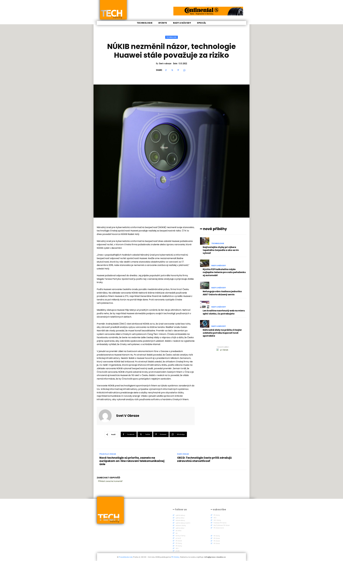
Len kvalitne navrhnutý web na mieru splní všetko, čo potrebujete (224, 312)
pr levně (178, 538)
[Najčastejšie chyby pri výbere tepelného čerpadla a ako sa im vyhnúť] (204, 241)
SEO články (217, 520)
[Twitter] (172, 70)
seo (177, 533)
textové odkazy (180, 520)
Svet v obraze (165, 63)
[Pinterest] (178, 70)
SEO (177, 548)
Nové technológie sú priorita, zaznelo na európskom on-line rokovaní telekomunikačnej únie (131, 461)
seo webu (178, 530)
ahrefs (177, 551)
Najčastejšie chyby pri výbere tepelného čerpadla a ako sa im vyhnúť (221, 250)
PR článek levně (219, 528)
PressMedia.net (125, 557)
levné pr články (180, 536)
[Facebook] (166, 70)
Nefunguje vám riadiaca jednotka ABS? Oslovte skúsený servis (222, 293)
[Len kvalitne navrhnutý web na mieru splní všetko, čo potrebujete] (204, 304)
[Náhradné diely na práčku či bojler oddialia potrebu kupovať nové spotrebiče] (204, 323)
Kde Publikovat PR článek (222, 525)
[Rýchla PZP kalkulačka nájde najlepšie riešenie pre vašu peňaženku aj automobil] (204, 263)
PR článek (179, 541)
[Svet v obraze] (107, 415)
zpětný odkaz (180, 518)
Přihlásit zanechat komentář (110, 481)
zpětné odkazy (180, 515)
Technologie (171, 37)
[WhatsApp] (184, 70)
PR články (179, 543)
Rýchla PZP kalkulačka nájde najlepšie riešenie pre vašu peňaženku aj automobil (224, 272)
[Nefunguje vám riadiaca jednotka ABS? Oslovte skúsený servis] (204, 285)
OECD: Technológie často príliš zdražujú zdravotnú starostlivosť (204, 459)
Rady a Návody (218, 265)
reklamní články (181, 525)
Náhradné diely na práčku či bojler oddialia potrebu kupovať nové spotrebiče (222, 333)
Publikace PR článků (220, 523)
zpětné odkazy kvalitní (183, 523)
